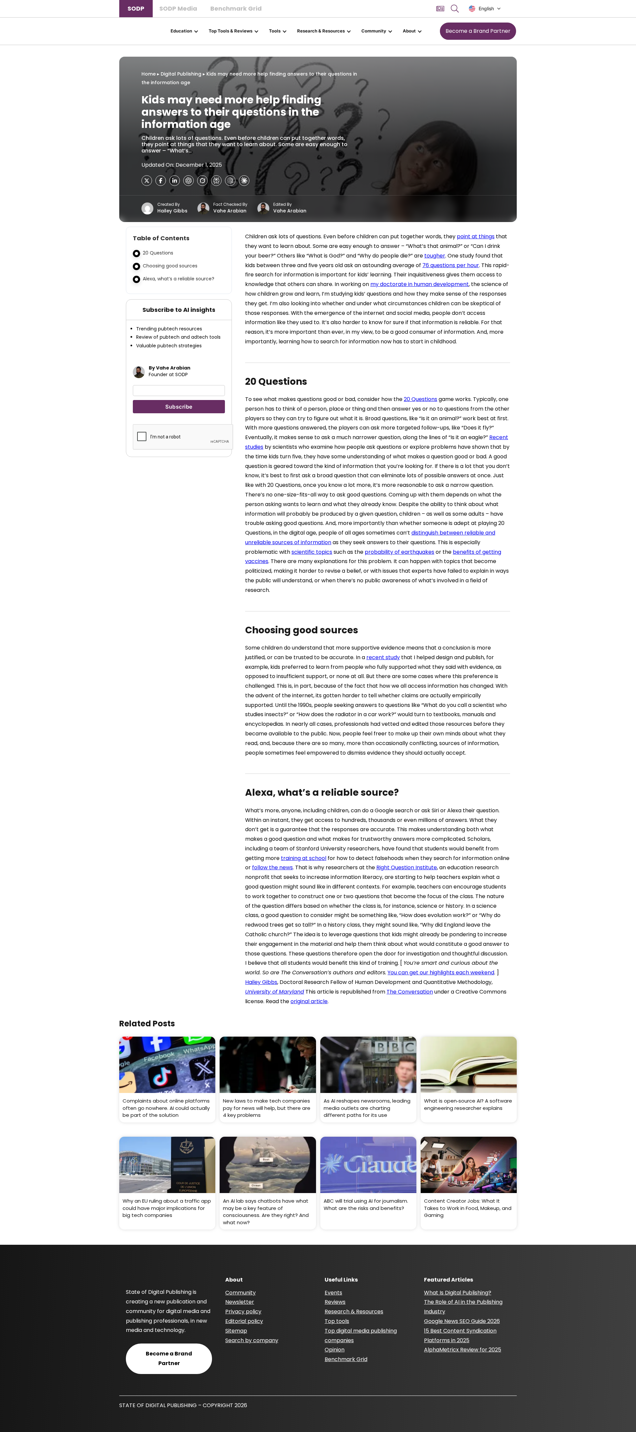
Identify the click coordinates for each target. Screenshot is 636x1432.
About (409, 30)
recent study (383, 657)
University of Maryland (274, 992)
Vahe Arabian (229, 210)
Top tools (337, 1321)
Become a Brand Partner (478, 31)
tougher (434, 255)
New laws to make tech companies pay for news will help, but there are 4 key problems (266, 1107)
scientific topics (312, 552)
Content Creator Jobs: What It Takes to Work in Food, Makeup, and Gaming (467, 1208)
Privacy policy (243, 1311)
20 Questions (158, 253)
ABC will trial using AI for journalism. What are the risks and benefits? (366, 1204)
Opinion (334, 1349)
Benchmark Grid (236, 8)
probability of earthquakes (399, 552)
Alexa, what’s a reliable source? (178, 278)
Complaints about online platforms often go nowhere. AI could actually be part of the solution (166, 1107)
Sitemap (236, 1331)
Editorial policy (244, 1321)
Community (373, 30)
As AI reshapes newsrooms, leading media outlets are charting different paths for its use (367, 1107)
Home (148, 74)
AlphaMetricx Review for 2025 (462, 1349)
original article (309, 1001)
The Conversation (410, 992)
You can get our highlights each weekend (441, 972)
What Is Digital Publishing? (457, 1292)
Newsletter (239, 1302)
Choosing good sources (170, 265)
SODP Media (178, 8)
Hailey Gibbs (172, 210)
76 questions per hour (450, 265)
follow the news (272, 867)
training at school (303, 858)
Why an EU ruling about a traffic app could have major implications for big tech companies (167, 1208)
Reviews (335, 1302)
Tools (275, 30)
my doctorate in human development (419, 284)
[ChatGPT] (188, 180)
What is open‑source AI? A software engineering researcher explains (468, 1104)
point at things (476, 236)
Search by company (251, 1340)
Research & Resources (321, 30)
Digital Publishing (181, 74)
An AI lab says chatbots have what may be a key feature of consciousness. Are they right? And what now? (266, 1211)
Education (181, 30)
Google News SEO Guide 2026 (462, 1321)
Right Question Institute (406, 867)
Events (333, 1292)
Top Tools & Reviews (230, 30)
